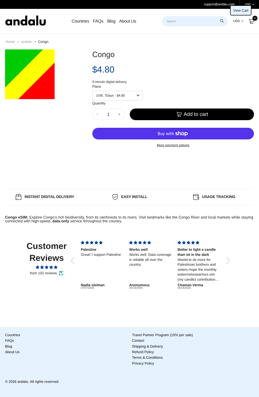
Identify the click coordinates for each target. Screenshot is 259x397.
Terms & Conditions (147, 357)
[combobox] (194, 21)
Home (11, 42)
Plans (96, 86)
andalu (27, 42)
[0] (251, 21)
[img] (46, 267)
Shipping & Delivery (147, 346)
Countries (80, 21)
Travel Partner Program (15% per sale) (162, 335)
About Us (127, 21)
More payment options (173, 145)
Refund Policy (143, 352)
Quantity (98, 103)
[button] (73, 260)
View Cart (240, 10)
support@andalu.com (219, 4)
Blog (111, 21)
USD (248, 4)
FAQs (98, 21)
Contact (138, 340)
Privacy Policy (143, 363)
